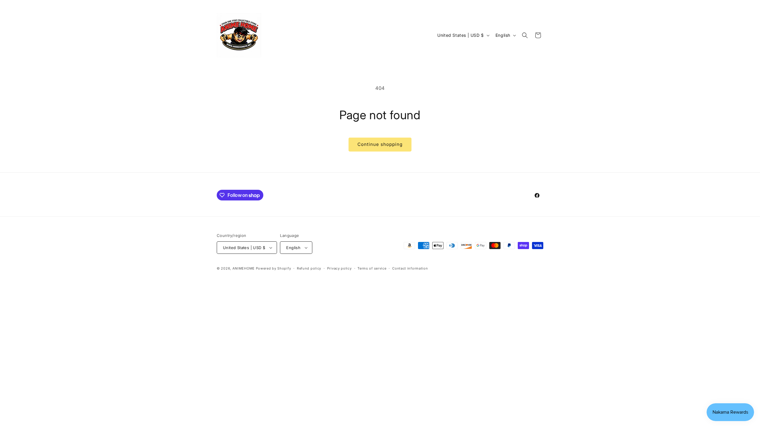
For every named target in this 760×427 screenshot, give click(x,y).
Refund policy (309, 268)
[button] (524, 35)
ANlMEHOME (243, 268)
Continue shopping (380, 144)
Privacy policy (339, 268)
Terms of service (371, 268)
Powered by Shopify (273, 268)
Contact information (410, 268)
